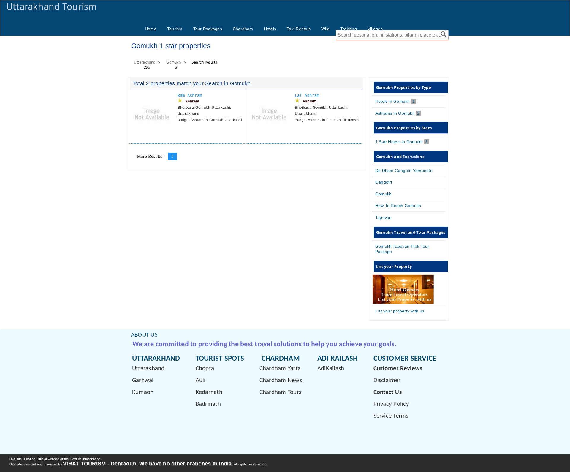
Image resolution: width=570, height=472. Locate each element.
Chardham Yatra (280, 368)
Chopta (205, 368)
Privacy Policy (391, 404)
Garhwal (143, 380)
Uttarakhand (145, 62)
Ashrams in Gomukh (398, 113)
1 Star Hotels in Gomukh (402, 141)
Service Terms (390, 416)
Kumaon (142, 392)
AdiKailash (330, 368)
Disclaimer (386, 380)
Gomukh (174, 62)
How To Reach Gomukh (398, 205)
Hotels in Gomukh (395, 101)
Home (150, 28)
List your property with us (399, 311)
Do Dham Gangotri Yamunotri (404, 170)
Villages (375, 28)
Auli (201, 380)
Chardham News (280, 380)
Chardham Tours (280, 392)
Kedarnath (209, 392)
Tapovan (383, 217)
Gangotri (383, 182)
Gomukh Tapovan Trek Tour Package (402, 249)
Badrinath (208, 404)
